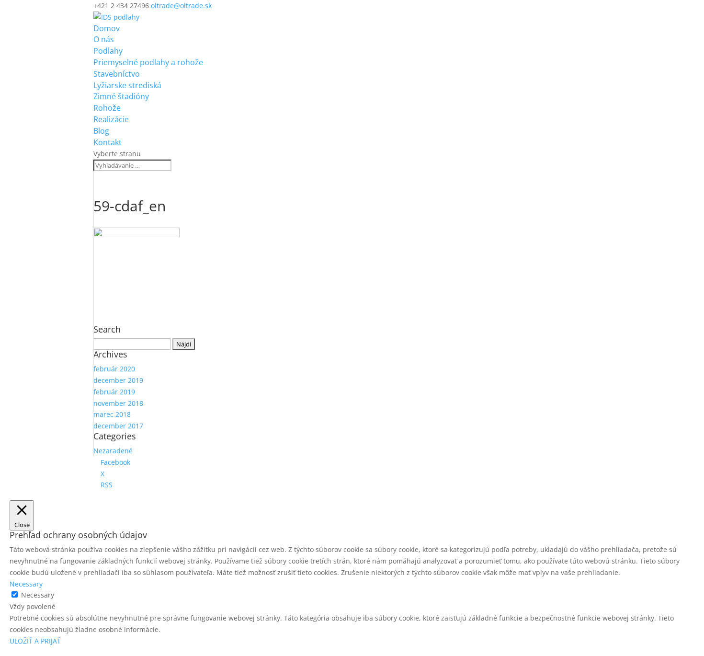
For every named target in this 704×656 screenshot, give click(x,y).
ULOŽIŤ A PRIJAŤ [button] (35, 640)
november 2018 (118, 403)
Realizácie (111, 119)
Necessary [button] (26, 583)
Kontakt (107, 142)
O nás (103, 39)
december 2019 (118, 380)
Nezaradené (113, 450)
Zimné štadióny (121, 96)
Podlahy (108, 51)
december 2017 (118, 425)
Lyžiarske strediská (127, 85)
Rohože (107, 108)
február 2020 (114, 368)
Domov (106, 28)
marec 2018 (112, 414)
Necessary (37, 594)
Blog (101, 131)
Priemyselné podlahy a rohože (148, 62)
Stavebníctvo (116, 74)
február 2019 (114, 391)
